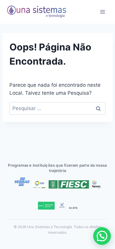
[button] (102, 236)
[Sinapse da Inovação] (62, 206)
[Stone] (46, 206)
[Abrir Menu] (102, 11)
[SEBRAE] (22, 182)
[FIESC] (69, 184)
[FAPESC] (96, 184)
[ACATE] (73, 208)
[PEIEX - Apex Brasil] (39, 184)
